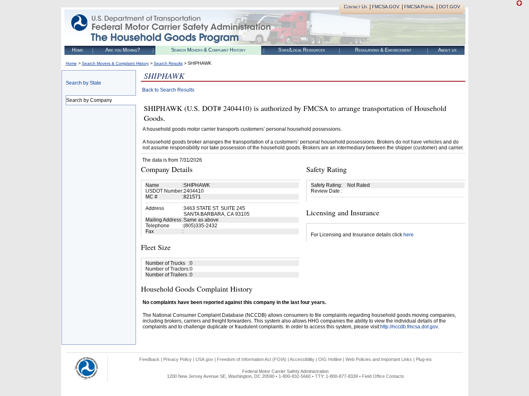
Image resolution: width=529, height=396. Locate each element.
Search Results (168, 63)
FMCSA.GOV (385, 6)
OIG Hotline (330, 359)
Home (77, 50)
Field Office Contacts (383, 376)
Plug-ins (424, 359)
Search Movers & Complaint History (208, 50)
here (408, 235)
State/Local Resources (301, 50)
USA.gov (204, 359)
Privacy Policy (177, 359)
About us (447, 50)
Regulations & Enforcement (383, 50)
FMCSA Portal (419, 6)
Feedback (149, 359)
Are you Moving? (122, 50)
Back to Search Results (168, 90)
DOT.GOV (449, 6)
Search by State (83, 83)
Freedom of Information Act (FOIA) (251, 359)
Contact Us (355, 6)
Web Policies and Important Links (379, 359)
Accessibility (302, 359)
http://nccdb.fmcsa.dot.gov (409, 327)
